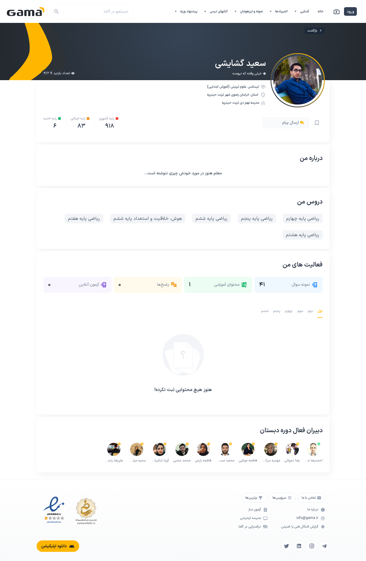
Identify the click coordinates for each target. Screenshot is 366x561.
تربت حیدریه (230, 102)
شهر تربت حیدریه (219, 94)
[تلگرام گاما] (324, 546)
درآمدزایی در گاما (249, 526)
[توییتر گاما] (286, 546)
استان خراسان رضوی (245, 94)
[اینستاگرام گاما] (312, 546)
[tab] (320, 311)
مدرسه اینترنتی (250, 518)
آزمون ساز (254, 509)
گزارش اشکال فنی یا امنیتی (299, 526)
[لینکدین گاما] (299, 546)
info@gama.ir (307, 518)
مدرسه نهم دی (249, 102)
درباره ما (312, 509)
